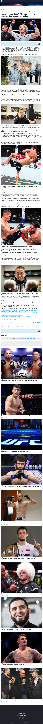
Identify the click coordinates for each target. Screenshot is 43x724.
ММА (5, 7)
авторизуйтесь (23, 338)
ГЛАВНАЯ (2, 7)
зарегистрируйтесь (31, 338)
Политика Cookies (21, 713)
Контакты (21, 708)
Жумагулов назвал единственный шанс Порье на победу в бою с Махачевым (16, 316)
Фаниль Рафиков (17, 326)
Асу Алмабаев (25, 326)
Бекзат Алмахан (33, 326)
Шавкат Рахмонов (8, 326)
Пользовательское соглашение (21, 709)
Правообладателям (22, 711)
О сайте (21, 706)
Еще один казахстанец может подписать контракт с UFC (12, 315)
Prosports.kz (9, 53)
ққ (39, 1)
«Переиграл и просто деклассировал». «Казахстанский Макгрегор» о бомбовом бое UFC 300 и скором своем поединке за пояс (19, 313)
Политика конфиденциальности (21, 715)
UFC (2, 326)
